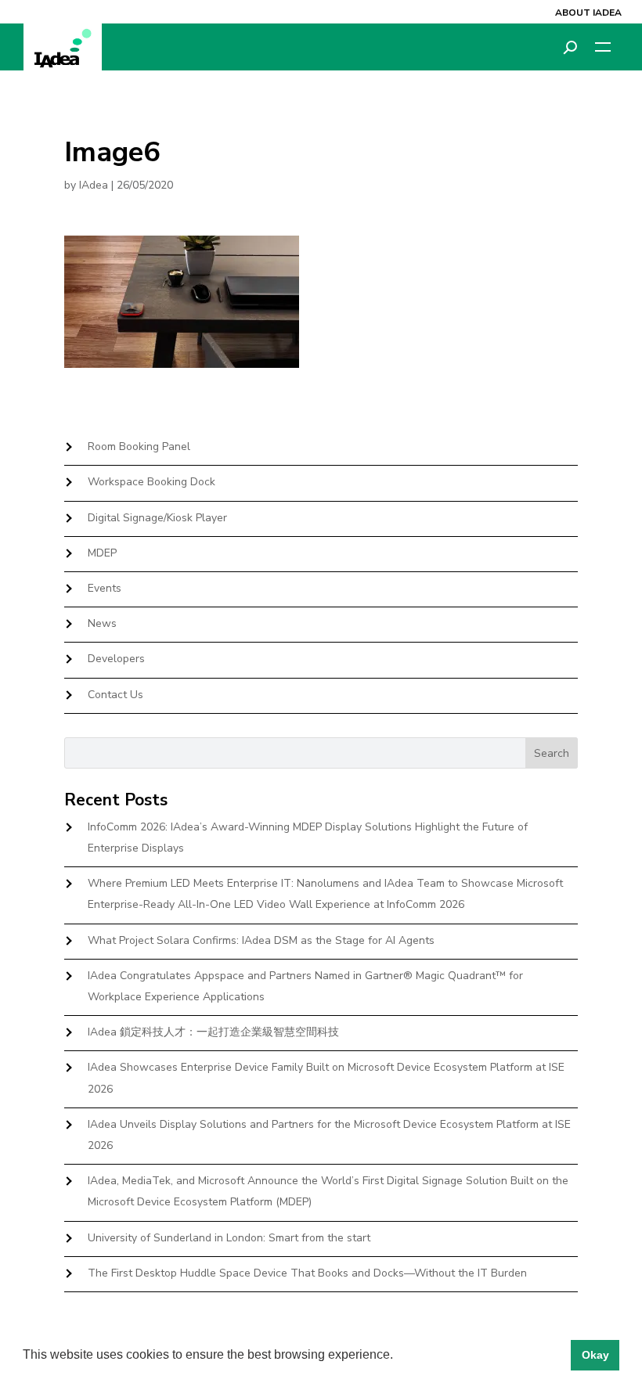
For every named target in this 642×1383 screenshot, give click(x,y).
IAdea (93, 185)
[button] (398, 1356)
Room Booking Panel (139, 446)
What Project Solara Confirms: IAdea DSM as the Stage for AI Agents (261, 940)
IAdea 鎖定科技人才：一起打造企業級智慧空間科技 (213, 1032)
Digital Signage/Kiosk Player (157, 517)
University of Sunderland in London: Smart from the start (229, 1237)
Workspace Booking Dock (151, 481)
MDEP (102, 553)
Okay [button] (595, 1355)
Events (104, 588)
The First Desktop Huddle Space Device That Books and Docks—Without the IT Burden (307, 1273)
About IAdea (588, 12)
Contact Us (115, 694)
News (102, 623)
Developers (116, 658)
